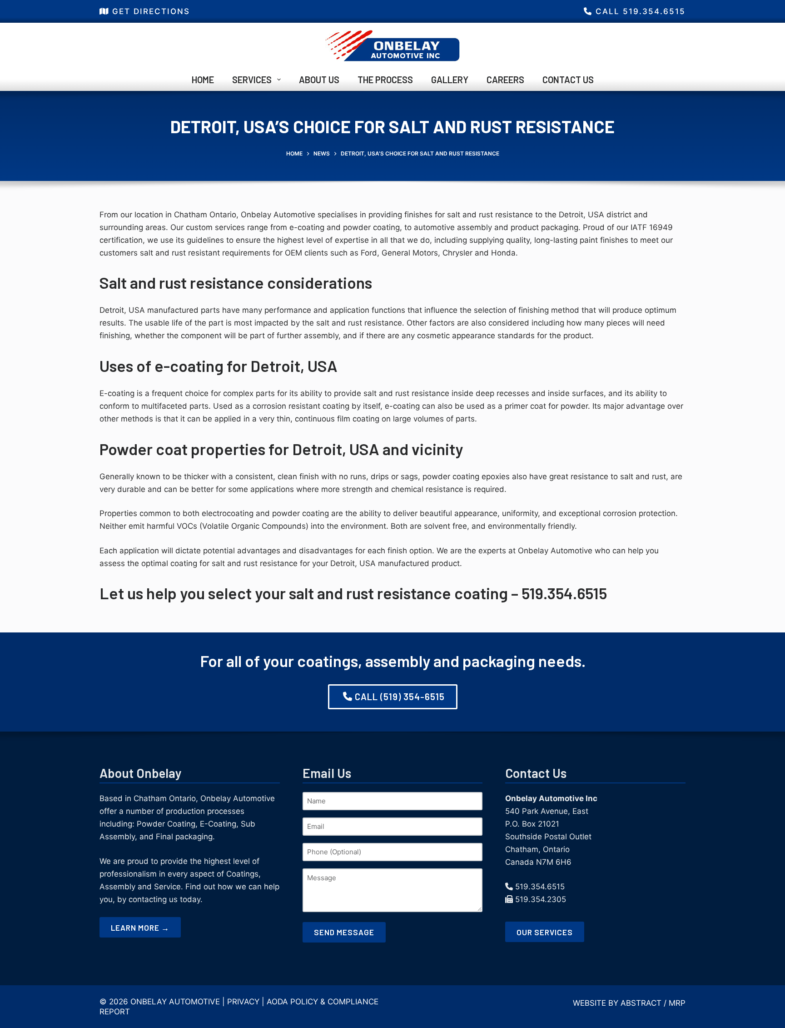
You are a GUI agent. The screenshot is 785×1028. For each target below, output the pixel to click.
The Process (385, 79)
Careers (505, 79)
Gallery (449, 79)
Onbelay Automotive (175, 1001)
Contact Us (568, 79)
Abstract (641, 1003)
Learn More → (140, 927)
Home (203, 79)
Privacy (243, 1001)
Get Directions (151, 11)
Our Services (545, 932)
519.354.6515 (540, 886)
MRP (677, 1003)
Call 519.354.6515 (641, 11)
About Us (319, 79)
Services (252, 79)
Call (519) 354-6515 (400, 696)
